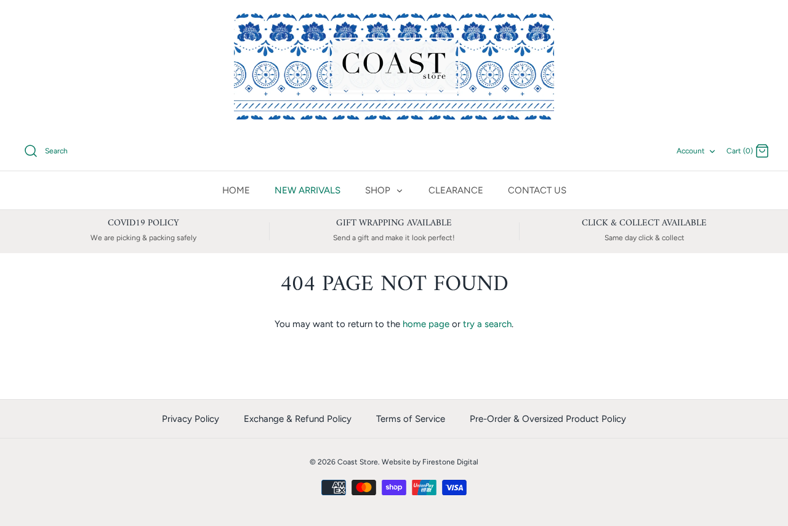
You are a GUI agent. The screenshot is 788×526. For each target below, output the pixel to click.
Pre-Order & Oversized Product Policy (548, 418)
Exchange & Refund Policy (298, 418)
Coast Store (357, 462)
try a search (487, 324)
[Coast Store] (394, 65)
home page (426, 324)
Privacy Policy (190, 418)
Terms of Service (410, 418)
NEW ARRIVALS (307, 190)
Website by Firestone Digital (430, 462)
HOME (236, 190)
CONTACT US (537, 190)
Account (691, 151)
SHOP (379, 190)
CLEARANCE (455, 190)
